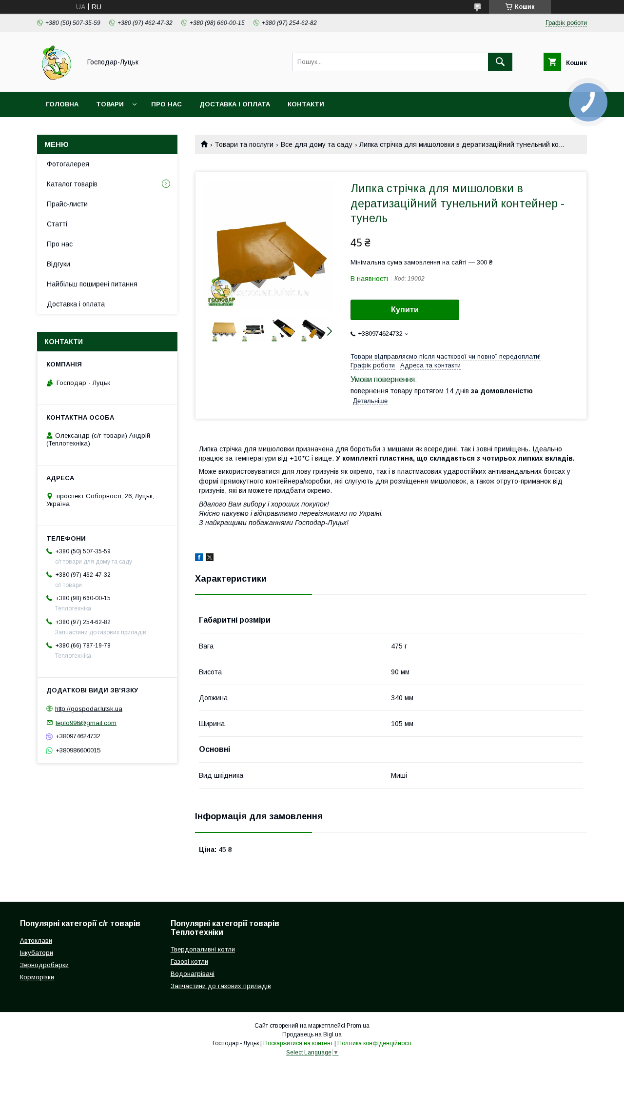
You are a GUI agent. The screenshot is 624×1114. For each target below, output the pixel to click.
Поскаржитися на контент (298, 1043)
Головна (62, 104)
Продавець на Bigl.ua (312, 1034)
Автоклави (36, 940)
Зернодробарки (44, 965)
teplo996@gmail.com (86, 722)
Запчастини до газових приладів (221, 986)
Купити (405, 309)
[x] (210, 559)
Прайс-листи (67, 204)
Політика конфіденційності (374, 1043)
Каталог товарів (72, 184)
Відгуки (58, 264)
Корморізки (37, 977)
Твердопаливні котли (203, 949)
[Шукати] (500, 62)
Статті (57, 224)
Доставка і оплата (234, 104)
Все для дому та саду (316, 144)
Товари (110, 104)
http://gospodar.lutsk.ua (88, 708)
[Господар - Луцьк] (56, 79)
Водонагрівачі (192, 973)
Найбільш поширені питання (92, 284)
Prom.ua (358, 1025)
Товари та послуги (243, 144)
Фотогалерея (68, 164)
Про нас (166, 104)
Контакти (306, 104)
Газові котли (189, 961)
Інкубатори (36, 952)
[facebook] (199, 559)
